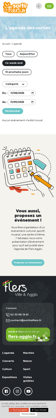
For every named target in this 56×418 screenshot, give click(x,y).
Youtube (28, 391)
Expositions (9, 377)
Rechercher (12, 111)
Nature (27, 361)
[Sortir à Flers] (15, 8)
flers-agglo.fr (22, 337)
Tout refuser (40, 410)
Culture (7, 369)
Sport (26, 369)
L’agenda (8, 352)
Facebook (6, 391)
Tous (8, 54)
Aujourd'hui (27, 54)
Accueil (6, 43)
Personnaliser (29, 414)
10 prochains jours (17, 72)
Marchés (28, 352)
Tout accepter (19, 410)
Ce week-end (14, 63)
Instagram (17, 391)
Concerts (8, 361)
